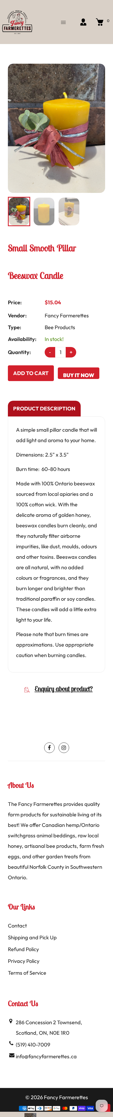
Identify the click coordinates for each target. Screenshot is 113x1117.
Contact (17, 925)
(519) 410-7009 (33, 1044)
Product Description (44, 408)
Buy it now (78, 375)
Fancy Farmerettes (67, 315)
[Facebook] (49, 747)
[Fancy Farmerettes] (17, 21)
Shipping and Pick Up (32, 937)
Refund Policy (23, 949)
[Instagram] (64, 747)
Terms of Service (27, 972)
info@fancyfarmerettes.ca (46, 1056)
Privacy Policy (23, 961)
